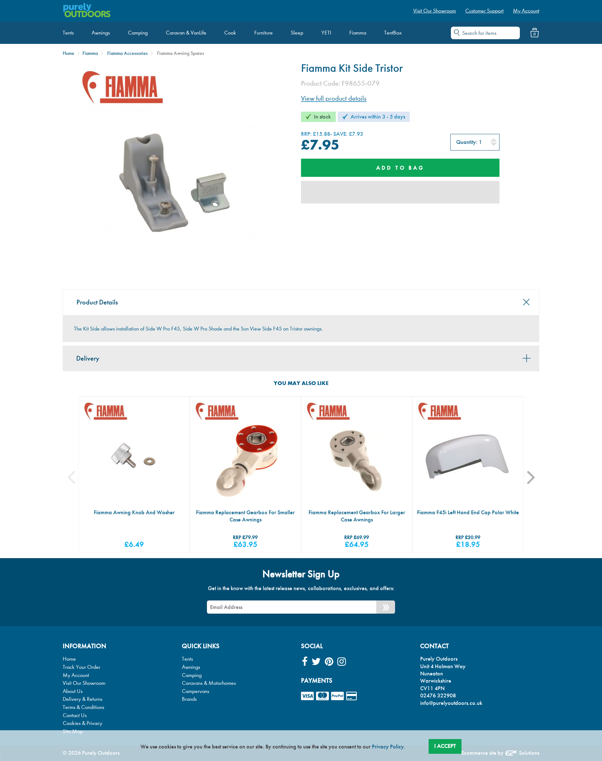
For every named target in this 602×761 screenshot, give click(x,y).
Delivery (87, 358)
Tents (187, 659)
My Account (76, 675)
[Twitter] (316, 662)
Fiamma (90, 53)
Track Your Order (81, 667)
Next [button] (535, 477)
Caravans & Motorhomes (209, 683)
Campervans (195, 691)
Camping (192, 675)
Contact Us (75, 715)
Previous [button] (76, 477)
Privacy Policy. (388, 746)
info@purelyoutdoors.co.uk (451, 703)
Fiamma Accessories (127, 53)
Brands (189, 699)
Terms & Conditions (83, 707)
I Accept (445, 746)
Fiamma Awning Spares (180, 53)
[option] (134, 474)
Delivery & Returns (82, 699)
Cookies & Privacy (82, 723)
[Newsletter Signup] (385, 607)
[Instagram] (341, 662)
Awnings (191, 667)
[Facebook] (305, 662)
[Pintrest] (329, 662)
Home (68, 53)
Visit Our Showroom (84, 683)
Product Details (97, 302)
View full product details (334, 98)
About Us (72, 691)
